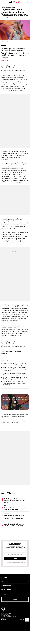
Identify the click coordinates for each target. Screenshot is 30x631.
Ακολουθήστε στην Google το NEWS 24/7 (11, 414)
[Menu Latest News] (28, 2)
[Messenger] (9, 66)
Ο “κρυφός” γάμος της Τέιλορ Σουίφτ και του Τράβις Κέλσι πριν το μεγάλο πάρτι (15, 378)
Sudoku (3, 422)
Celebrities (4, 7)
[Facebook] (2, 66)
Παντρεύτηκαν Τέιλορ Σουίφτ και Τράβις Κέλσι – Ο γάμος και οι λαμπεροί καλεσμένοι (15, 374)
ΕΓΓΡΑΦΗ (15, 599)
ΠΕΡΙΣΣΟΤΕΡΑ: (5, 360)
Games (8, 421)
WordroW (8, 422)
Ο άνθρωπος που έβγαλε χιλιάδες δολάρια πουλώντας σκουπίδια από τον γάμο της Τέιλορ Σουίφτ (15, 369)
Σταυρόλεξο (21, 421)
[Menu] (2, 2)
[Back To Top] (27, 620)
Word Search (15, 422)
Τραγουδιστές (17, 351)
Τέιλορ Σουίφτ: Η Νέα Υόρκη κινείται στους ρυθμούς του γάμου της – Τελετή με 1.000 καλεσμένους (15, 383)
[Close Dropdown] (28, 577)
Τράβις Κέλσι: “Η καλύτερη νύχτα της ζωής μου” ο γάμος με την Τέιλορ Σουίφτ (15, 364)
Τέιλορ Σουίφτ (11, 7)
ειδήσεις (12, 416)
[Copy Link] (13, 66)
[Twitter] (6, 66)
